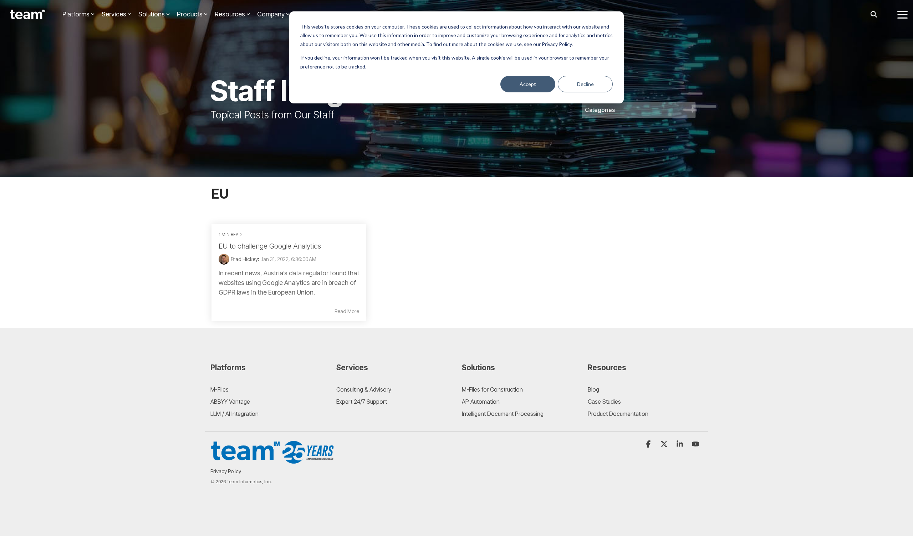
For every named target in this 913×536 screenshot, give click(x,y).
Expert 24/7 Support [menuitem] (361, 401)
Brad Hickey (244, 259)
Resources (230, 14)
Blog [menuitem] (593, 389)
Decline (585, 84)
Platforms (76, 14)
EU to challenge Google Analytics (270, 246)
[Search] (873, 14)
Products (190, 14)
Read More (347, 311)
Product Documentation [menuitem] (618, 413)
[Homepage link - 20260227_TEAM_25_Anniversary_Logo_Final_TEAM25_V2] (272, 460)
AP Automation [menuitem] (481, 401)
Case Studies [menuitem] (604, 401)
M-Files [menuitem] (219, 389)
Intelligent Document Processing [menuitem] (503, 413)
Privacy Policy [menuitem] (225, 471)
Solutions (151, 14)
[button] (902, 14)
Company (271, 14)
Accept (528, 84)
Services (114, 14)
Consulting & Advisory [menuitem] (363, 389)
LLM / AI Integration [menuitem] (234, 413)
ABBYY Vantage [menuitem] (230, 401)
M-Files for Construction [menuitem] (492, 389)
